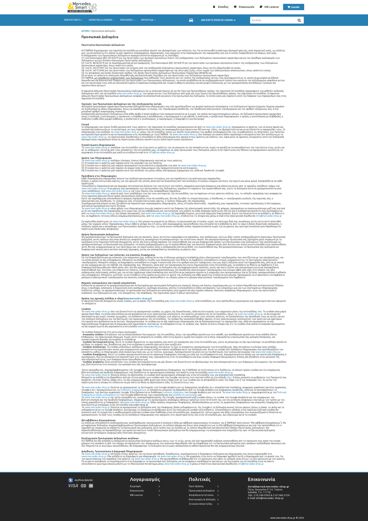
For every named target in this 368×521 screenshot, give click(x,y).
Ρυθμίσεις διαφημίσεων (133, 390)
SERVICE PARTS (72, 20)
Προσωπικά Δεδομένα (201, 490)
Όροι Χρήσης (196, 486)
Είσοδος (223, 6)
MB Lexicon (271, 6)
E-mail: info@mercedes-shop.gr (266, 498)
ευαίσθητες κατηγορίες (185, 395)
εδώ (229, 377)
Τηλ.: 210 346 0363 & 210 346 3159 (269, 495)
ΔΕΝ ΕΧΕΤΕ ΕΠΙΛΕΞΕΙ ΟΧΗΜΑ (217, 20)
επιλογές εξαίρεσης (173, 392)
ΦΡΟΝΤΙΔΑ (147, 20)
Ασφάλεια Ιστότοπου (201, 495)
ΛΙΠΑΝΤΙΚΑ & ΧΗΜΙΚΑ (100, 20)
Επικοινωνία (246, 6)
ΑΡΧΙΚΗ (85, 31)
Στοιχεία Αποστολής (200, 503)
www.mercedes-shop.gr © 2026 (287, 518)
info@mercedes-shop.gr (162, 152)
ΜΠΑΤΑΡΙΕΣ (126, 20)
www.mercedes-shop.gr (129, 93)
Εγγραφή (135, 486)
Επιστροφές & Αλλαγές (202, 499)
